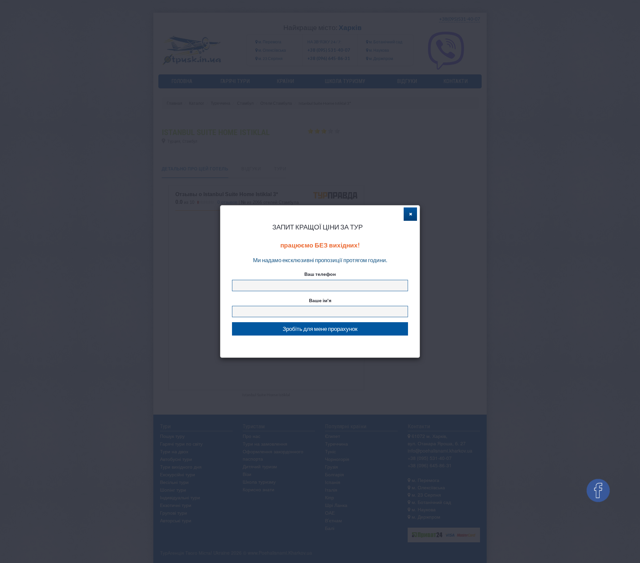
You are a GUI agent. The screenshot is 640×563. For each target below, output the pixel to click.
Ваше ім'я (320, 300)
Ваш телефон (320, 274)
